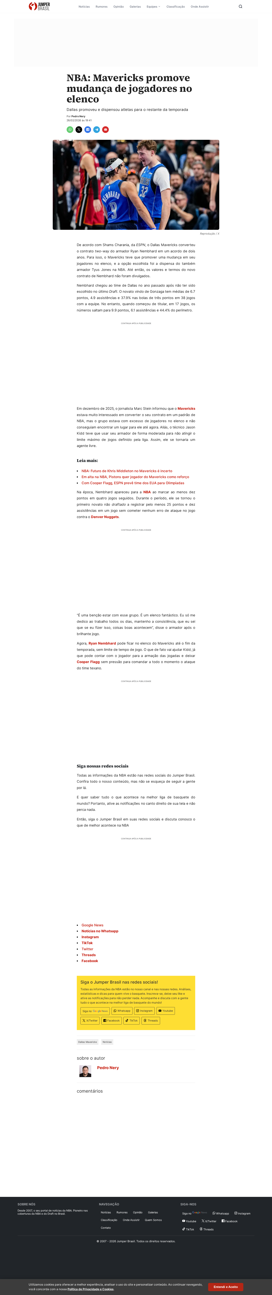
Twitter (87, 949)
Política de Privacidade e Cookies (91, 1289)
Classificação (176, 6)
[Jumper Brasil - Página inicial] (39, 6)
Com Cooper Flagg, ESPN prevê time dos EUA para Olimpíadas (133, 483)
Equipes (152, 6)
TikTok (134, 1020)
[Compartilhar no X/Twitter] (78, 129)
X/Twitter (92, 1020)
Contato (106, 1227)
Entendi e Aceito (226, 1287)
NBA (147, 492)
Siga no (87, 1011)
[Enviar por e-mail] (105, 129)
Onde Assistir (200, 6)
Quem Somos (153, 1219)
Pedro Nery (78, 116)
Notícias (84, 6)
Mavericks (186, 408)
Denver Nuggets (105, 517)
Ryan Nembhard (102, 643)
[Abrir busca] (240, 6)
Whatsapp (123, 1010)
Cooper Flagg (88, 662)
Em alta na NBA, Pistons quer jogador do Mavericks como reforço (135, 477)
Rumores (102, 6)
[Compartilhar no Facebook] (87, 129)
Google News (92, 925)
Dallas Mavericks (87, 1042)
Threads (153, 1020)
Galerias (135, 6)
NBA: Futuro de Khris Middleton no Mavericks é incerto (127, 471)
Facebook (113, 1020)
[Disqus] (136, 1144)
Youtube (167, 1010)
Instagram (146, 1010)
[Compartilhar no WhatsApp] (70, 129)
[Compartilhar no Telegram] (96, 129)
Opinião (118, 6)
